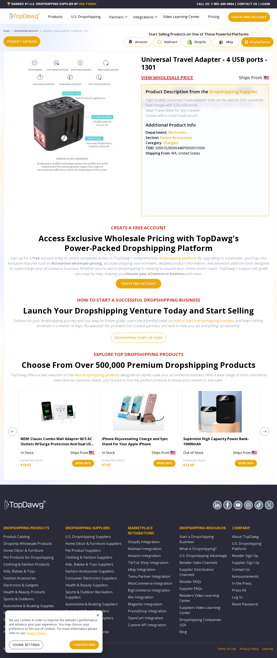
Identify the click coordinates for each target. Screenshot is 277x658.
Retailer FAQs (190, 581)
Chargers (171, 142)
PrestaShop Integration (147, 611)
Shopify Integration (144, 541)
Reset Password (245, 604)
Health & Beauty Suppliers (86, 585)
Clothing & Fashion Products (26, 564)
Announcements (245, 576)
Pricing (213, 16)
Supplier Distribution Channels (196, 572)
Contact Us (241, 569)
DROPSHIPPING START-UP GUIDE (139, 338)
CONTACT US (247, 4)
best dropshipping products (97, 375)
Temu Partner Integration (149, 576)
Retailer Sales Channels (198, 562)
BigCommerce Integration (149, 590)
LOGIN (265, 4)
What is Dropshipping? (198, 548)
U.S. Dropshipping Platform (246, 546)
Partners (116, 17)
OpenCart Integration (145, 618)
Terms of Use (226, 649)
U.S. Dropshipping (86, 16)
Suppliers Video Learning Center (199, 610)
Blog (183, 631)
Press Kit (239, 590)
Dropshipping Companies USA (200, 622)
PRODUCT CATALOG (22, 41)
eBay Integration (141, 569)
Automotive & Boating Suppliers (91, 604)
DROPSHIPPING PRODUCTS (26, 31)
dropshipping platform (177, 258)
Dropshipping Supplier (233, 92)
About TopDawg (245, 536)
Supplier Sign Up (245, 562)
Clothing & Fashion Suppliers (88, 557)
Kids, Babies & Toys (19, 571)
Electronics (177, 132)
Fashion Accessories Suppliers (89, 571)
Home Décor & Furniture (23, 550)
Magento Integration (145, 604)
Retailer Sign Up (245, 555)
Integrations (143, 17)
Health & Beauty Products (24, 592)
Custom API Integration (147, 625)
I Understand (84, 645)
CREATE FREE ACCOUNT (249, 17)
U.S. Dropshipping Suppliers (88, 536)
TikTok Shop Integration (148, 562)
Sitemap (268, 649)
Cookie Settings (26, 645)
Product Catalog (16, 536)
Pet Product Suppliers (83, 550)
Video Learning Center (181, 16)
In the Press (241, 583)
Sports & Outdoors (18, 599)
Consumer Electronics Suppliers (91, 578)
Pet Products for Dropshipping (28, 557)
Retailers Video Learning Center (199, 598)
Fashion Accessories (19, 578)
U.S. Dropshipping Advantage (203, 555)
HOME (6, 31)
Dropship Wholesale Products (27, 543)
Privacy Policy (35, 633)
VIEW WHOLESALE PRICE (167, 77)
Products (55, 16)
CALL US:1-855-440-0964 (215, 4)
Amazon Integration (144, 555)
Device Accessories (176, 137)
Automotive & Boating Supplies (28, 605)
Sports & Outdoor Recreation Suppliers (89, 595)
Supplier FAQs (190, 588)
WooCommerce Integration (150, 583)
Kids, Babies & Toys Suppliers (89, 564)
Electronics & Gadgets (21, 585)
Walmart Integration (144, 548)
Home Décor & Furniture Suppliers (93, 543)
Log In (237, 597)
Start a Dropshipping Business (196, 539)
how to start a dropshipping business (204, 320)
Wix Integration (140, 597)
